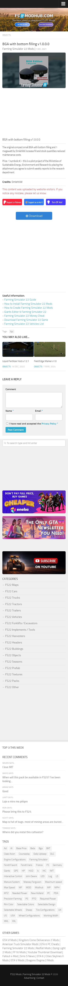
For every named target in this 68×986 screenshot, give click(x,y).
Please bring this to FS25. (17, 811)
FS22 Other (12, 687)
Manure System (12, 882)
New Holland (37, 893)
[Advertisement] (34, 114)
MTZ (6, 893)
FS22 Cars (11, 591)
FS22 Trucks (12, 597)
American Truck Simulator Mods (20, 944)
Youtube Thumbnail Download (45, 952)
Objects (6, 35)
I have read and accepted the (33, 423)
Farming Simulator (38, 859)
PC (48, 893)
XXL (14, 921)
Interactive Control (13, 876)
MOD (28, 887)
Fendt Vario (26, 865)
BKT (48, 848)
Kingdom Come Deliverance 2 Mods (39, 940)
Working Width (51, 915)
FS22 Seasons (13, 661)
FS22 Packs (12, 681)
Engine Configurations (15, 859)
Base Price (21, 848)
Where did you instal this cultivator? (22, 832)
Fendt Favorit (10, 865)
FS (47, 865)
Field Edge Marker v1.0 (45, 361)
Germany (57, 865)
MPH (56, 887)
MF (20, 887)
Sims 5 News (27, 956)
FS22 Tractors (13, 604)
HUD (31, 870)
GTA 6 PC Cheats (49, 944)
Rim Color (8, 904)
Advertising (29, 978)
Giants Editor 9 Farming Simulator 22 (25, 311)
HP (23, 870)
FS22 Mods (16, 974)
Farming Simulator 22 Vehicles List (24, 323)
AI (11, 848)
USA (13, 915)
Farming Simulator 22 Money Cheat (24, 315)
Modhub (39, 887)
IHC (44, 870)
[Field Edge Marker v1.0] (49, 349)
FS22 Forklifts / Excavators (21, 623)
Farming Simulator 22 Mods (18, 948)
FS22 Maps (12, 585)
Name (10, 410)
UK (59, 909)
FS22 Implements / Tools (20, 629)
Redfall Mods (43, 948)
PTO (34, 898)
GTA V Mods (17, 960)
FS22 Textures (13, 674)
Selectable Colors (25, 904)
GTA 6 (40, 956)
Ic (38, 870)
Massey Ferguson (32, 882)
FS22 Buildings (14, 649)
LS (57, 876)
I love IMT (7, 767)
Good (5, 791)
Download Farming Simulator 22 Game (26, 319)
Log (50, 876)
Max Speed (9, 887)
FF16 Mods (19, 952)
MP (49, 887)
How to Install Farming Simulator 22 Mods (28, 303)
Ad (5, 848)
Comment (11, 389)
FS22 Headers (13, 642)
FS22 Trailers (13, 610)
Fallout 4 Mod (10, 956)
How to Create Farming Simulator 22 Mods (28, 307)
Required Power (48, 898)
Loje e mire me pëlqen (15, 801)
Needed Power (19, 893)
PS (26, 898)
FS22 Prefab (12, 668)
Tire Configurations (45, 909)
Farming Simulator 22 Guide (20, 299)
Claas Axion (9, 853)
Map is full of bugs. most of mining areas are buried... (32, 821)
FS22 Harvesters (15, 636)
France (39, 865)
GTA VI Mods (9, 940)
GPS (16, 870)
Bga (11, 331)
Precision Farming (13, 898)
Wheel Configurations (29, 915)
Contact (40, 978)
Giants (7, 870)
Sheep (29, 909)
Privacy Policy (48, 423)
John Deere (31, 876)
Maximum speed (53, 882)
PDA (56, 893)
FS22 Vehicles (13, 617)
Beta (32, 848)
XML (6, 921)
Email (39, 410)
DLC (52, 853)
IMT (52, 870)
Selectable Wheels (13, 909)
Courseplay (24, 853)
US (5, 915)
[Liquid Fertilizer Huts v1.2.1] (18, 349)
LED (43, 876)
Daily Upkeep (40, 853)
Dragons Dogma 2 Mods (40, 960)
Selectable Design (46, 904)
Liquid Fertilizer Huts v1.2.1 (15, 361)
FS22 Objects (13, 655)
